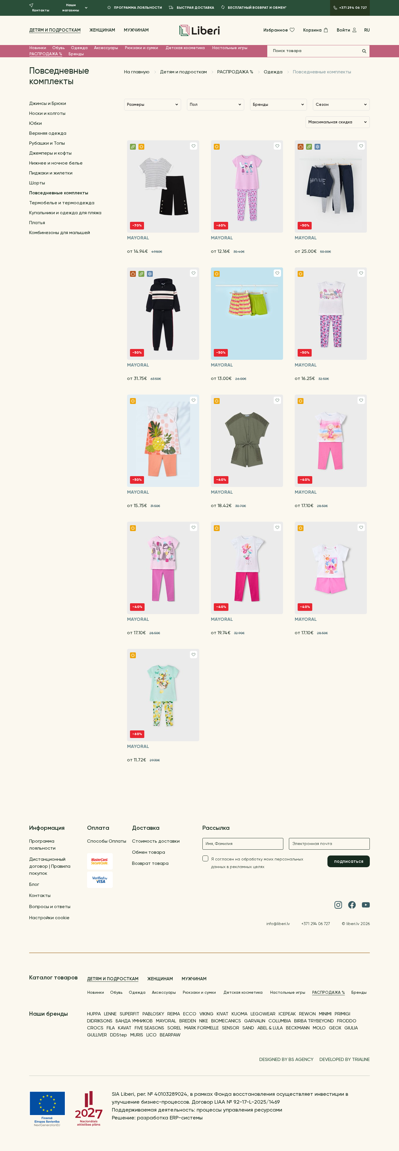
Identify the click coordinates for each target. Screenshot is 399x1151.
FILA (111, 1028)
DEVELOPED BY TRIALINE (345, 1059)
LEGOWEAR (263, 1014)
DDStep (118, 1035)
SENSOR (230, 1028)
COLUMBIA (279, 1021)
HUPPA (94, 1014)
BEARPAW (170, 1035)
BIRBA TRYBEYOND (314, 1021)
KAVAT (124, 1028)
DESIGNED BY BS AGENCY (286, 1059)
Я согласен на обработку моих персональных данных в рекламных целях (257, 863)
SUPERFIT (129, 1014)
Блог (34, 884)
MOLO (319, 1028)
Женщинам (102, 30)
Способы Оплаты (106, 841)
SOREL (174, 1028)
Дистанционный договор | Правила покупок (49, 866)
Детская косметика (185, 48)
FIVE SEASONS (149, 1028)
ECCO (189, 1014)
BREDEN (187, 1021)
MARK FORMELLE (201, 1028)
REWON (307, 1014)
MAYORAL (166, 1021)
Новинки (38, 48)
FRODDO (346, 1021)
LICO (151, 1035)
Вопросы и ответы (49, 907)
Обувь (58, 48)
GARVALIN (254, 1021)
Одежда (79, 48)
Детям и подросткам (55, 30)
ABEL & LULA (270, 1028)
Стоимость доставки (156, 841)
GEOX (335, 1028)
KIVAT (222, 1014)
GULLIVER (97, 1035)
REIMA (173, 1014)
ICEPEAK (287, 1014)
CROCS (95, 1028)
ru (367, 30)
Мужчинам (136, 30)
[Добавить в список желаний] (193, 146)
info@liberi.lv (278, 924)
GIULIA (351, 1028)
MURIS (136, 1035)
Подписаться (348, 861)
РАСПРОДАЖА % (46, 54)
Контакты (40, 896)
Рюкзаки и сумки (141, 48)
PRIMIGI (342, 1014)
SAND (248, 1028)
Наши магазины (70, 8)
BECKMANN (298, 1028)
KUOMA (239, 1014)
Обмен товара (148, 852)
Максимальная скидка (330, 122)
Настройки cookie (49, 918)
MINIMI (325, 1014)
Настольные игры (229, 48)
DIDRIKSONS (99, 1021)
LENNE (110, 1014)
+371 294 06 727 (315, 924)
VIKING (207, 1014)
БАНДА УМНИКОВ (134, 1021)
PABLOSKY (153, 1014)
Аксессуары (106, 48)
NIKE (203, 1021)
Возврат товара (150, 863)
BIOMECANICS (226, 1021)
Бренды (76, 54)
